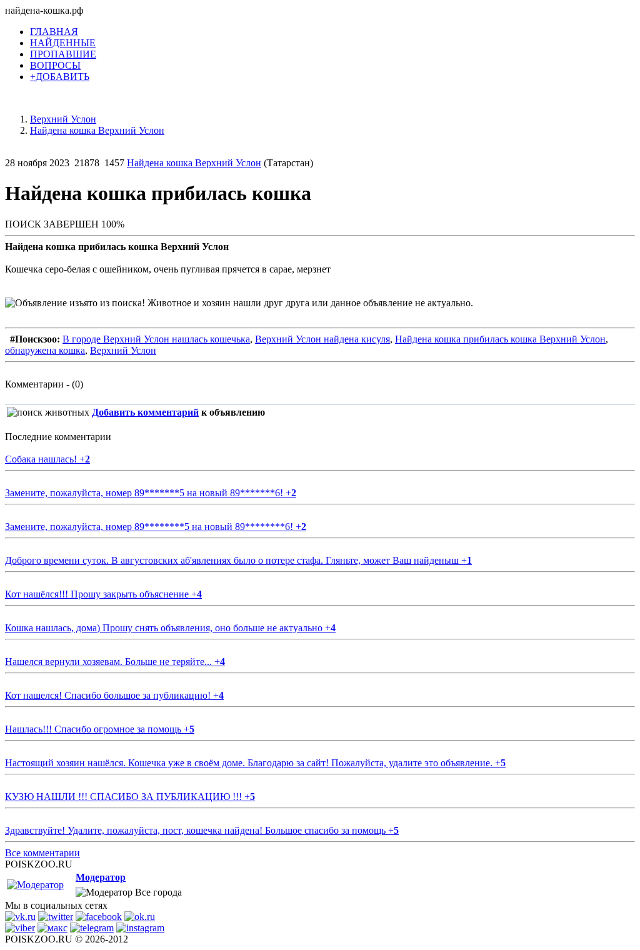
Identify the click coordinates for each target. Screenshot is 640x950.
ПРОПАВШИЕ (63, 54)
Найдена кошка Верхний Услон (194, 163)
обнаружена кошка (45, 350)
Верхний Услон (123, 350)
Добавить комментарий (145, 412)
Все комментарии (42, 853)
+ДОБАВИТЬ (59, 76)
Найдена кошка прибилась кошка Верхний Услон (500, 339)
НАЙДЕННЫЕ (63, 43)
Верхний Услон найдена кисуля (322, 339)
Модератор (101, 877)
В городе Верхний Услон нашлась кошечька (156, 339)
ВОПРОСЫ (55, 65)
